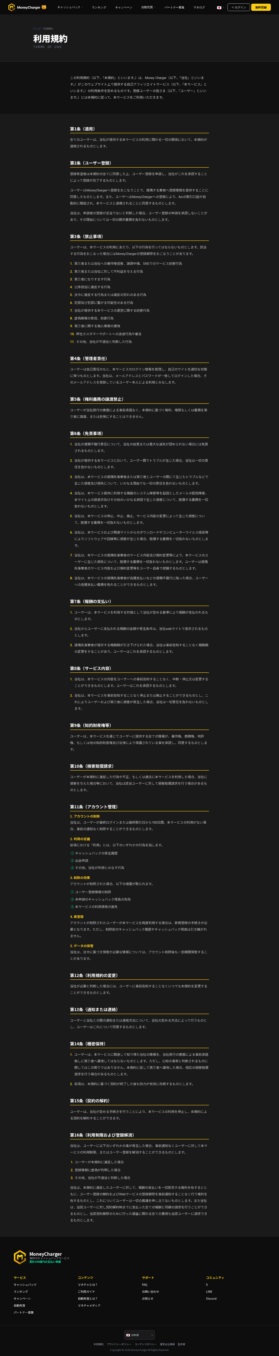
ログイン (240, 7)
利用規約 (99, 1344)
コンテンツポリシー (146, 1344)
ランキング (99, 7)
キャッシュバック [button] (68, 7)
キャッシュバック (25, 1284)
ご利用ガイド (86, 1291)
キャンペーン (123, 7)
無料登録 (261, 7)
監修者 (181, 1344)
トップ (37, 29)
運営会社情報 (167, 1344)
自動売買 (19, 1305)
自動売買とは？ (88, 1298)
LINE (209, 1291)
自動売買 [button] (147, 7)
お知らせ (147, 1298)
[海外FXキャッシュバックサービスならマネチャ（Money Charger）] (27, 7)
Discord (211, 1298)
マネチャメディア (89, 1305)
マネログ (199, 7)
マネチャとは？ (88, 1284)
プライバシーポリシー (119, 1344)
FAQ (144, 1284)
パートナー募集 (174, 7)
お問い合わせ (150, 1291)
